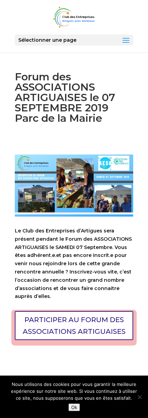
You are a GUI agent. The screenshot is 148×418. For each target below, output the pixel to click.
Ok (74, 407)
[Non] (139, 397)
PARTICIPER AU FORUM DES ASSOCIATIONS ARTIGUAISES (74, 326)
